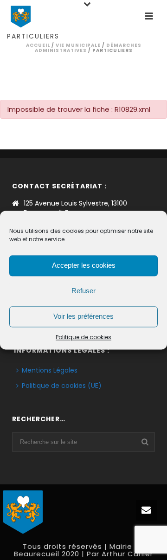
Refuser (83, 291)
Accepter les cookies (84, 265)
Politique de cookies (83, 337)
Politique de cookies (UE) (62, 385)
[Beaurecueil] (23, 510)
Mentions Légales (49, 370)
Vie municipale (78, 45)
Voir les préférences (83, 316)
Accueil (38, 45)
